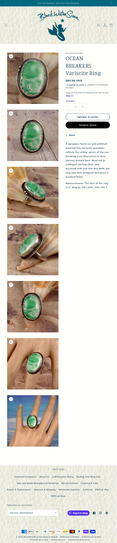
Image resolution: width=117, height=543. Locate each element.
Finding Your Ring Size (88, 476)
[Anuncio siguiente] (111, 3)
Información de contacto (79, 540)
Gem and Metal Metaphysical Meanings (38, 483)
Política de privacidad (91, 537)
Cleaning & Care (89, 483)
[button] (6, 25)
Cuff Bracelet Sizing (62, 476)
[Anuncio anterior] (6, 3)
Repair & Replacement (19, 489)
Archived (87, 489)
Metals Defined (70, 483)
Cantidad (70, 101)
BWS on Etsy (102, 489)
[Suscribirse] (55, 512)
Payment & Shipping (45, 489)
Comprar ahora (87, 125)
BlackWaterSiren (31, 537)
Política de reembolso (69, 537)
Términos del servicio (39, 540)
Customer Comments (25, 476)
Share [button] (72, 135)
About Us (44, 476)
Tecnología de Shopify (48, 537)
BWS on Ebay (58, 496)
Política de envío (58, 540)
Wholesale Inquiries (69, 489)
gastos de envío (76, 85)
